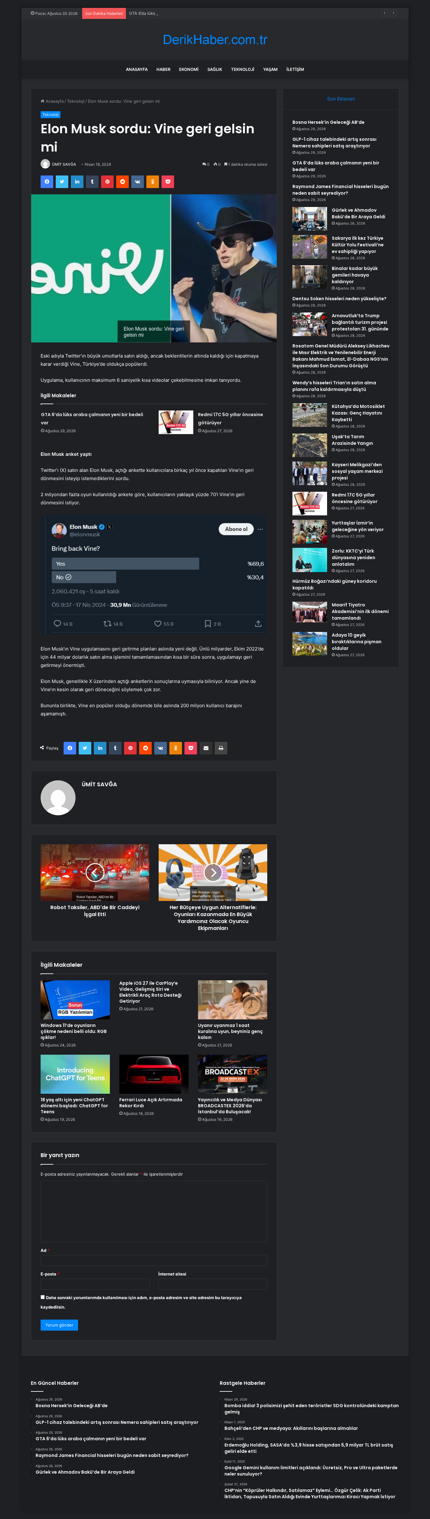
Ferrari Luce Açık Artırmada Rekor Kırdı (150, 1103)
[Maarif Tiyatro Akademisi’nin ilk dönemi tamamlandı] (309, 612)
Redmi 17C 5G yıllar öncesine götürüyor (354, 498)
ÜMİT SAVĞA (64, 164)
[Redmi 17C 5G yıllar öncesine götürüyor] (176, 422)
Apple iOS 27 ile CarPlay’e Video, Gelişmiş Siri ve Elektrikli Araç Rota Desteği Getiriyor (150, 992)
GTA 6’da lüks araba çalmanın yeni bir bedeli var (175, 13)
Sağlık (214, 69)
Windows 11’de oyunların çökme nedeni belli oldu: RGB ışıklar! (74, 1031)
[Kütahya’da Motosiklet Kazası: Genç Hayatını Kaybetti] (309, 415)
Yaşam (270, 69)
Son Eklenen (341, 99)
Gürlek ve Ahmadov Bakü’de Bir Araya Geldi (358, 213)
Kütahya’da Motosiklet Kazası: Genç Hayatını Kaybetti (358, 413)
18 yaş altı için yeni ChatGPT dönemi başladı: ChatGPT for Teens (74, 1106)
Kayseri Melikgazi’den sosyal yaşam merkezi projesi (357, 471)
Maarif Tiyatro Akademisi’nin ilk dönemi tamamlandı (360, 611)
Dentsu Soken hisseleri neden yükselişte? (339, 298)
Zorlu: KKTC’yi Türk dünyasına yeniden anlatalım (353, 557)
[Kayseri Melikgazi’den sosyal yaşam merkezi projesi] (309, 473)
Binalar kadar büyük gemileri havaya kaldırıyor (355, 275)
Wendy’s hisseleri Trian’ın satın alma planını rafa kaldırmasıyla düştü (334, 386)
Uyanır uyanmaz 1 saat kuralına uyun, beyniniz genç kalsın (230, 1031)
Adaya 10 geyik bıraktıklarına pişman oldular (357, 641)
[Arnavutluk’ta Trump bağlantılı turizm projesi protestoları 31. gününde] (309, 324)
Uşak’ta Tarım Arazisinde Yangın (352, 439)
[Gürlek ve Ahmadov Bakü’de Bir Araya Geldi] (309, 219)
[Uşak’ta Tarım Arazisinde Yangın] (309, 445)
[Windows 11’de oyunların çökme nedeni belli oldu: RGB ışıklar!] (75, 999)
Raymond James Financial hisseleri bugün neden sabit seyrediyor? (340, 189)
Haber (163, 69)
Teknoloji (242, 69)
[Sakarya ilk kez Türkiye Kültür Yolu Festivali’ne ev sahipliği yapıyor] (309, 247)
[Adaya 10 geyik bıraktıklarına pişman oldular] (309, 644)
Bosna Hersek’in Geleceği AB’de (328, 122)
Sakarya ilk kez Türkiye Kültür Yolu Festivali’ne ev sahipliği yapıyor (358, 245)
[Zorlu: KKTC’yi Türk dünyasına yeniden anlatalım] (309, 560)
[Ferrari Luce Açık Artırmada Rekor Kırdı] (154, 1074)
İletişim (295, 69)
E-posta (50, 1273)
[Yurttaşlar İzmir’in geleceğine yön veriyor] (309, 531)
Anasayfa (137, 69)
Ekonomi (189, 69)
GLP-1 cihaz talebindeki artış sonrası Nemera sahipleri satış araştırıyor (334, 142)
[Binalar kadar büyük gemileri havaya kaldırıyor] (309, 277)
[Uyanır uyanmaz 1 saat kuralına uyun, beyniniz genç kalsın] (232, 999)
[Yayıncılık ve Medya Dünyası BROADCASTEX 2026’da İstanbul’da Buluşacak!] (232, 1074)
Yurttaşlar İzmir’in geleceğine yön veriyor (358, 526)
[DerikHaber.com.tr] (215, 39)
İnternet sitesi (172, 1273)
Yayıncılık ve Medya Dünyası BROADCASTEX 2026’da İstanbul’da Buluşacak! (230, 1106)
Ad (45, 1250)
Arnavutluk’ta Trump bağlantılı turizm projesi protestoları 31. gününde (360, 322)
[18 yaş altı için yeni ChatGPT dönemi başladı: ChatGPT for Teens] (75, 1074)
